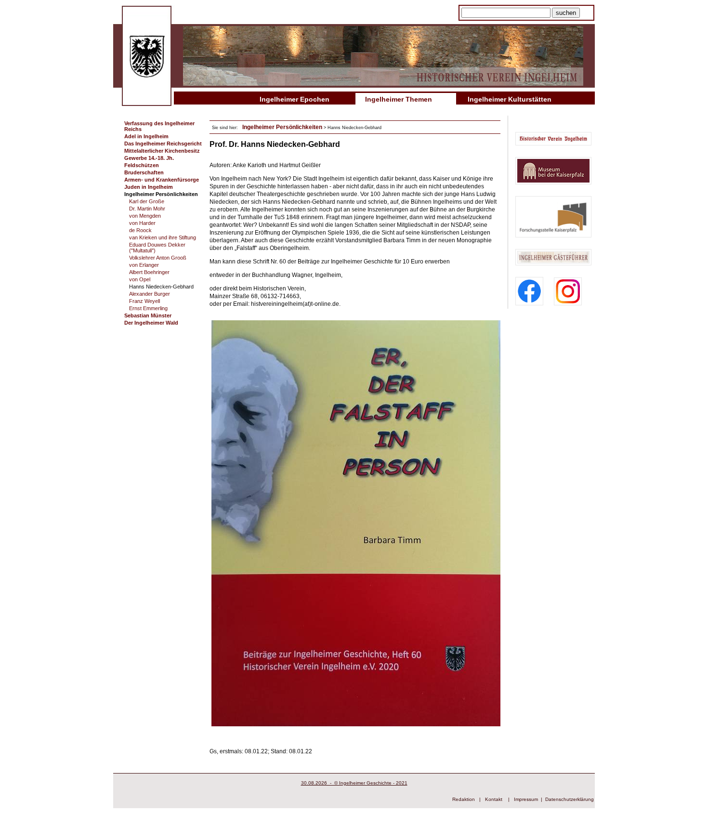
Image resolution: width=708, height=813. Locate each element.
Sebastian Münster (147, 315)
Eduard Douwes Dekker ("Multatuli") (157, 247)
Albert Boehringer (149, 272)
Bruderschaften (144, 172)
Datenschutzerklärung (569, 799)
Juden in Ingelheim (148, 187)
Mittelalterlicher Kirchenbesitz (162, 151)
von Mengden (145, 216)
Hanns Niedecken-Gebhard (161, 286)
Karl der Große (146, 201)
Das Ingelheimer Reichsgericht (163, 143)
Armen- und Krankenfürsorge (161, 180)
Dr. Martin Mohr (147, 208)
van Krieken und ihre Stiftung (162, 237)
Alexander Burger (149, 294)
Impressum (526, 799)
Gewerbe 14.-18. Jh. (149, 158)
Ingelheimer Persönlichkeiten (161, 194)
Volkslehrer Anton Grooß (157, 258)
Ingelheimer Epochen (294, 99)
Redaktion (463, 799)
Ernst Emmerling (148, 308)
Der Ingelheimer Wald (151, 323)
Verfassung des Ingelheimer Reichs (159, 126)
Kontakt (493, 799)
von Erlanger (144, 265)
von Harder (142, 223)
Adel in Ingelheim (146, 136)
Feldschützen (141, 165)
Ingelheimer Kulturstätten (509, 99)
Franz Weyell (144, 301)
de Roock (140, 230)
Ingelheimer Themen (398, 99)
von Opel (139, 279)
